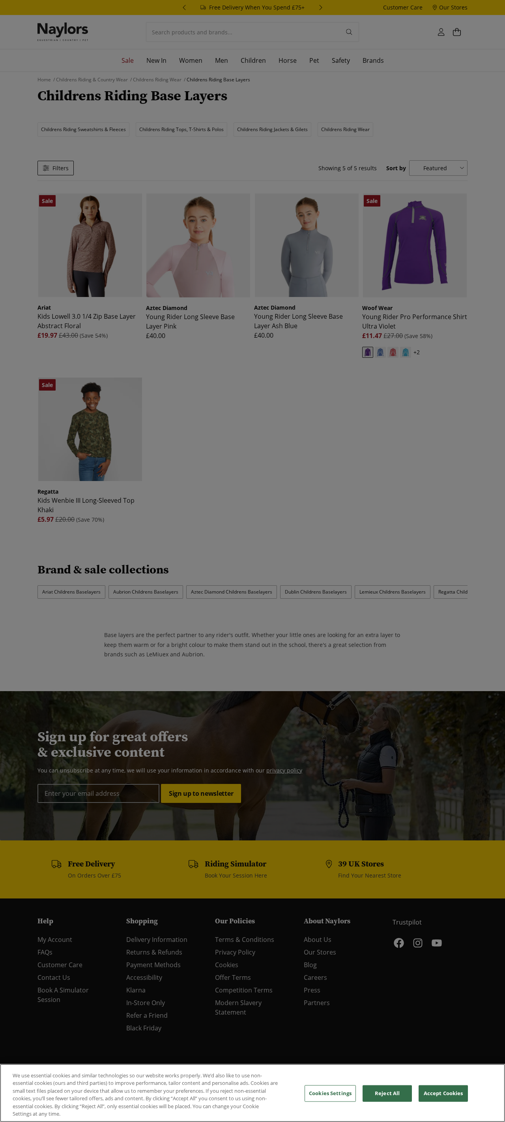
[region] (252, 1093)
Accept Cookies (443, 1093)
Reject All (387, 1093)
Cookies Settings (330, 1093)
